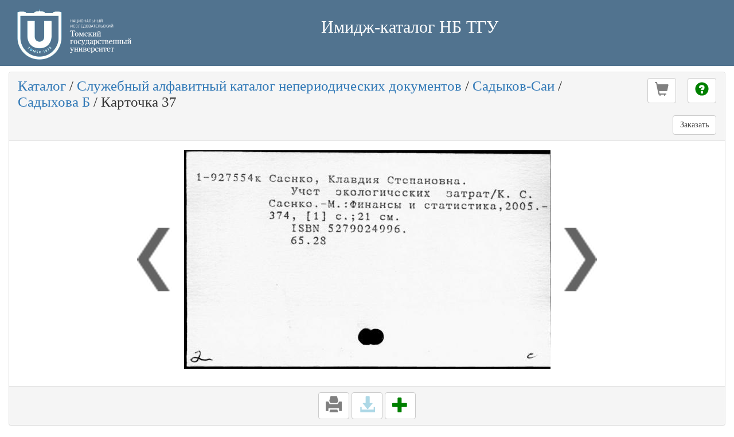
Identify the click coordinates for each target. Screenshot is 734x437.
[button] (661, 90)
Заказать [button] (694, 124)
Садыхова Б (54, 102)
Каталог (42, 85)
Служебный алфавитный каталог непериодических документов (269, 85)
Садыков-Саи (514, 85)
